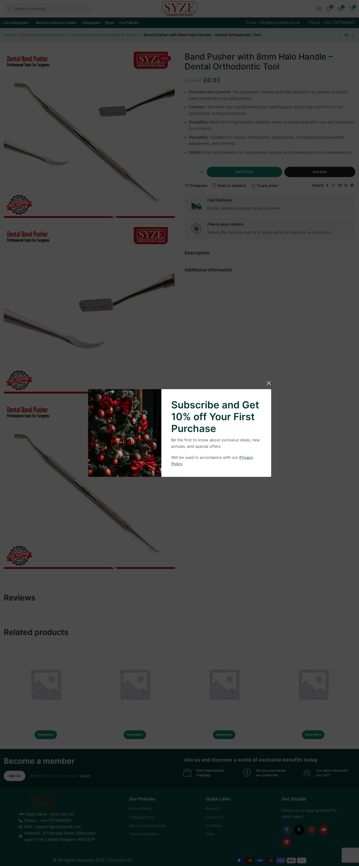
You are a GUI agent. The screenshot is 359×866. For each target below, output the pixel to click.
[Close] (269, 383)
